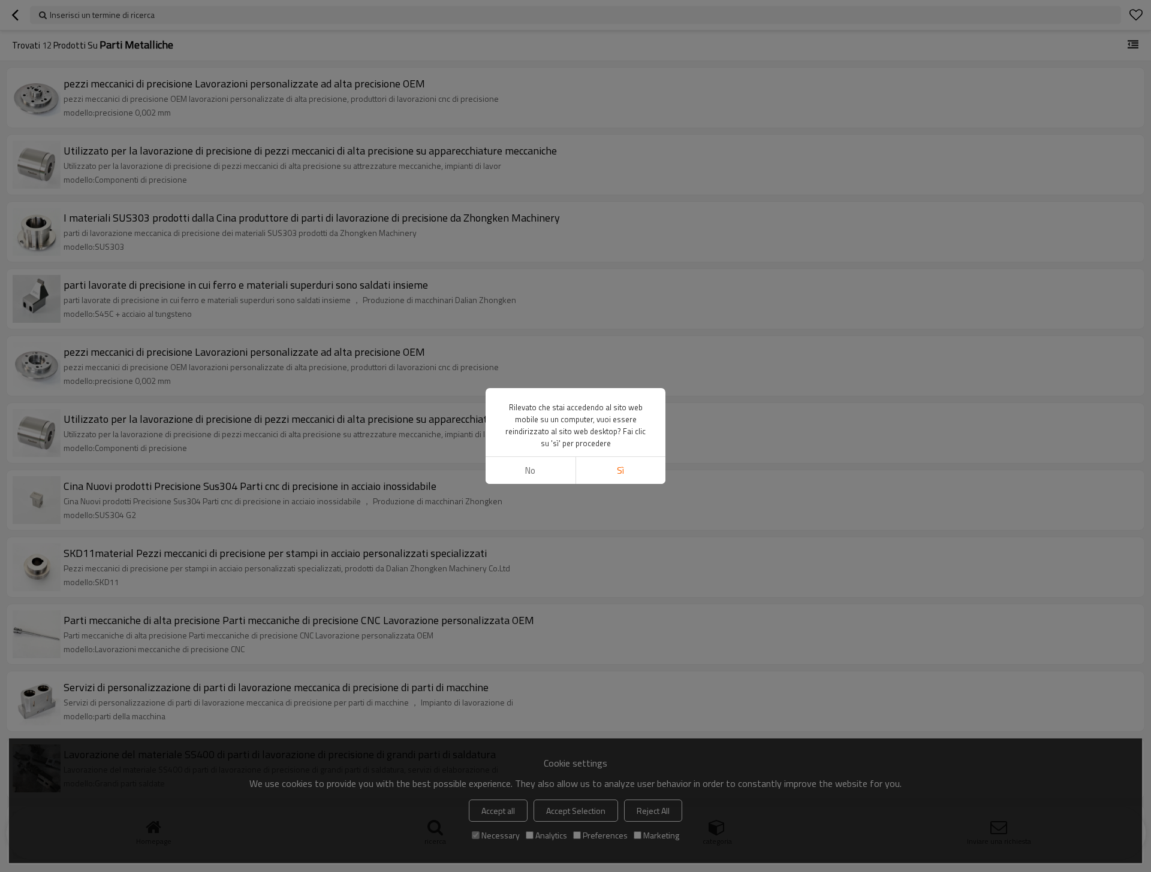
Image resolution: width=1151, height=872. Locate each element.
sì (620, 470)
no (530, 470)
